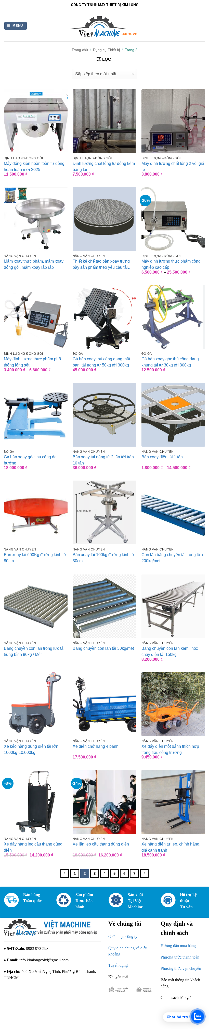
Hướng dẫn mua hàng (178, 946)
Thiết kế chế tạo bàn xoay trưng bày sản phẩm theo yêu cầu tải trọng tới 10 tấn (101, 264)
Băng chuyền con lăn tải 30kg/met (103, 648)
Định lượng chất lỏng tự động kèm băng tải (104, 166)
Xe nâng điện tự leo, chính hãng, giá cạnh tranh (170, 847)
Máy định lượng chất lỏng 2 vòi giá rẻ (172, 166)
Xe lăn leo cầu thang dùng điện (101, 844)
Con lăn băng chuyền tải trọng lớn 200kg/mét (172, 558)
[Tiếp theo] (144, 873)
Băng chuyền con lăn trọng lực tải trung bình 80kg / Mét (34, 651)
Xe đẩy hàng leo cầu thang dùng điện (33, 847)
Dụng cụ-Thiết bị (106, 50)
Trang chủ (80, 50)
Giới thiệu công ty (122, 936)
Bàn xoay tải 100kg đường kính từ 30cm (103, 558)
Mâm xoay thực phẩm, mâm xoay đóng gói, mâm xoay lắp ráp (33, 264)
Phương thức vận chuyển (181, 968)
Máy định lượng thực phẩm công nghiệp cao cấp (171, 264)
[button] (15, 26)
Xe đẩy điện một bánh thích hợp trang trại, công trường (170, 749)
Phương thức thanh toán (180, 957)
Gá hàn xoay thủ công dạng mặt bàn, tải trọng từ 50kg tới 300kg (101, 362)
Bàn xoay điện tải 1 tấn (162, 457)
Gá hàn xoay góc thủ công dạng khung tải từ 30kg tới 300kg (170, 362)
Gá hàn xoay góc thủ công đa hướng (30, 460)
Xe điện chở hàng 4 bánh (96, 746)
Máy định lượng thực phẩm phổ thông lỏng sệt (32, 362)
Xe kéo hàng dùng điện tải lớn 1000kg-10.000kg (31, 749)
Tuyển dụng (118, 965)
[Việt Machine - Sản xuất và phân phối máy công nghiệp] (104, 25)
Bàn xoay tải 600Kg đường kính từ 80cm (35, 558)
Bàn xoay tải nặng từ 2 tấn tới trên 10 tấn (103, 460)
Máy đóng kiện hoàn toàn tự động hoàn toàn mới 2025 (34, 166)
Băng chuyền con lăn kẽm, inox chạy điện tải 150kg (169, 651)
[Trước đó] (64, 873)
